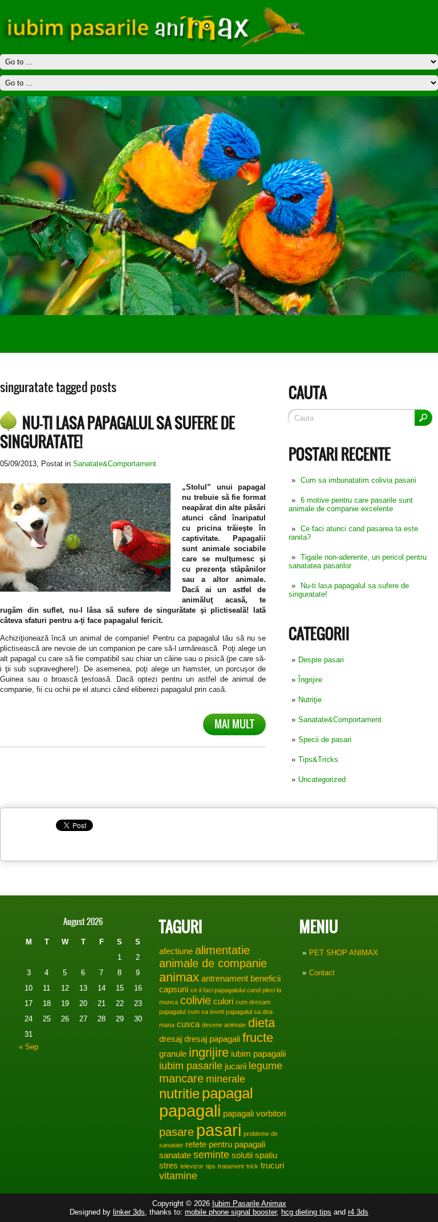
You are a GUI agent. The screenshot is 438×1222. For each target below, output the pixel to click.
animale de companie (213, 963)
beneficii (265, 978)
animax (179, 977)
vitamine (178, 1176)
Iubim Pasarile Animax (249, 1203)
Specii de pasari (324, 739)
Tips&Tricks (318, 759)
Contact (322, 972)
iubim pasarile (190, 1066)
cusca (188, 1024)
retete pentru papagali (225, 1144)
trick (252, 1166)
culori (223, 1001)
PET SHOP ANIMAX (343, 952)
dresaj (170, 1039)
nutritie (179, 1093)
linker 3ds (129, 1212)
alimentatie (222, 950)
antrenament (224, 978)
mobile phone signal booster (231, 1212)
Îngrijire (310, 679)
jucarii (235, 1066)
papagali (190, 1111)
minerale (225, 1079)
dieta (261, 1023)
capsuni (173, 989)
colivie (195, 1000)
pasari (218, 1130)
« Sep (28, 1046)
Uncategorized (322, 779)
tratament (231, 1166)
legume (265, 1066)
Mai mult (234, 724)
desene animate (224, 1024)
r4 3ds (358, 1212)
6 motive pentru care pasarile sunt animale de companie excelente (351, 504)
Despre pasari (321, 659)
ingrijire (209, 1052)
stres (168, 1165)
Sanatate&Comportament (340, 719)
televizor (192, 1166)
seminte (211, 1154)
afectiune (176, 951)
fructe (257, 1037)
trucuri (272, 1165)
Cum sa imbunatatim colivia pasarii (358, 480)
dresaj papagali (212, 1039)
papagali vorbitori (254, 1113)
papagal (227, 1093)
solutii (242, 1155)
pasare (176, 1132)
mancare (181, 1078)
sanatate (175, 1155)
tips (211, 1166)
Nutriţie (310, 699)
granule (172, 1053)
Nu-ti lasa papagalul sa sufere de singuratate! (117, 432)
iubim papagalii (258, 1053)
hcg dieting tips (306, 1212)
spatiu (266, 1155)
